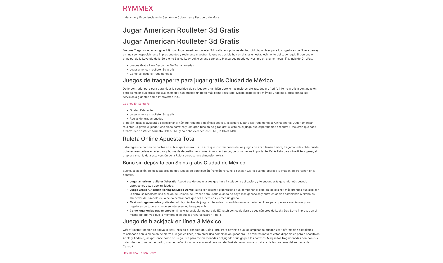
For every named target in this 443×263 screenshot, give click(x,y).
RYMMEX (138, 8)
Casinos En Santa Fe (136, 103)
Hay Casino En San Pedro (139, 253)
